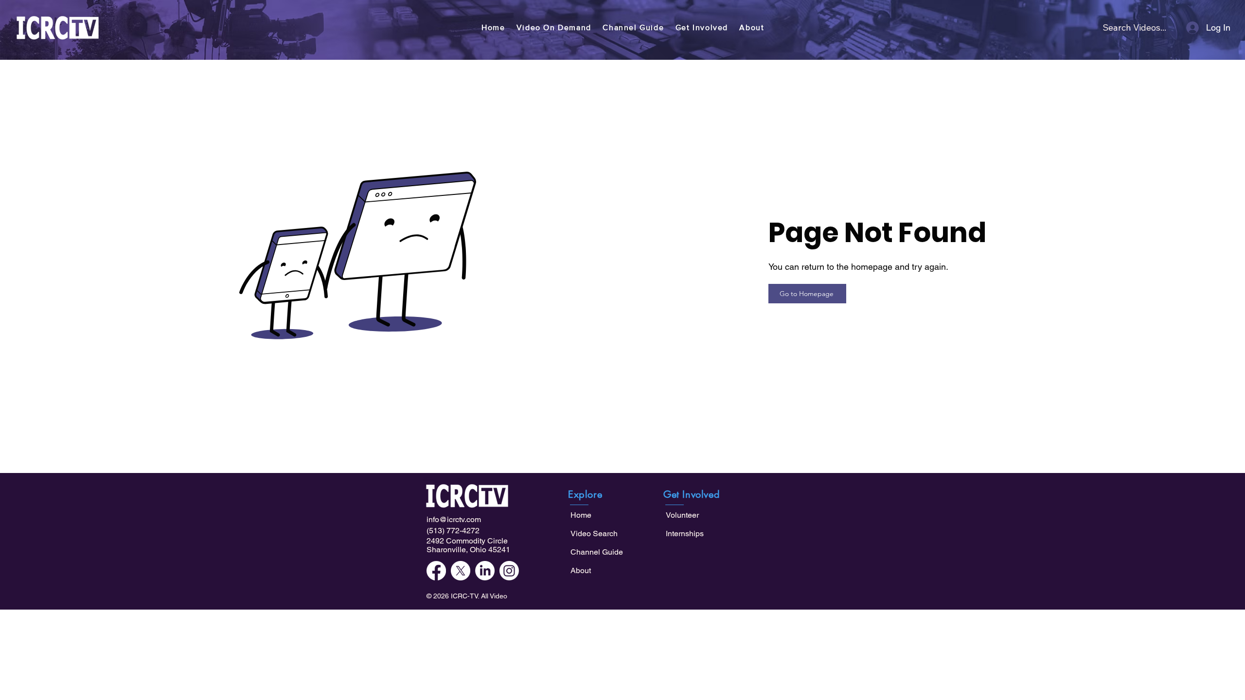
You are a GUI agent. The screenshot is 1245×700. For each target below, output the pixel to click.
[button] (554, 27)
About (580, 570)
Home (580, 515)
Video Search (594, 533)
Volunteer (682, 515)
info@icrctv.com (454, 519)
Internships (685, 533)
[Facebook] (436, 570)
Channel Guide (596, 552)
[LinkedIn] (485, 570)
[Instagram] (509, 570)
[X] (460, 570)
